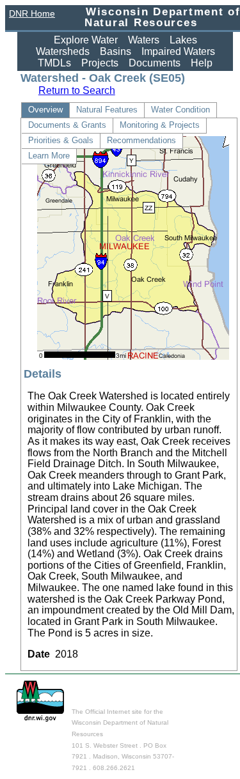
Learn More (49, 155)
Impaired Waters (178, 51)
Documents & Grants (67, 125)
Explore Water (86, 40)
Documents (154, 63)
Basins (115, 51)
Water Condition (180, 109)
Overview (45, 109)
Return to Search (76, 90)
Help (201, 63)
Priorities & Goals (60, 140)
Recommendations (141, 140)
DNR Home (32, 13)
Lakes (183, 40)
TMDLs (54, 63)
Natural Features (107, 109)
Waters (143, 40)
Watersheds (63, 51)
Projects (99, 63)
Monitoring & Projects (160, 125)
